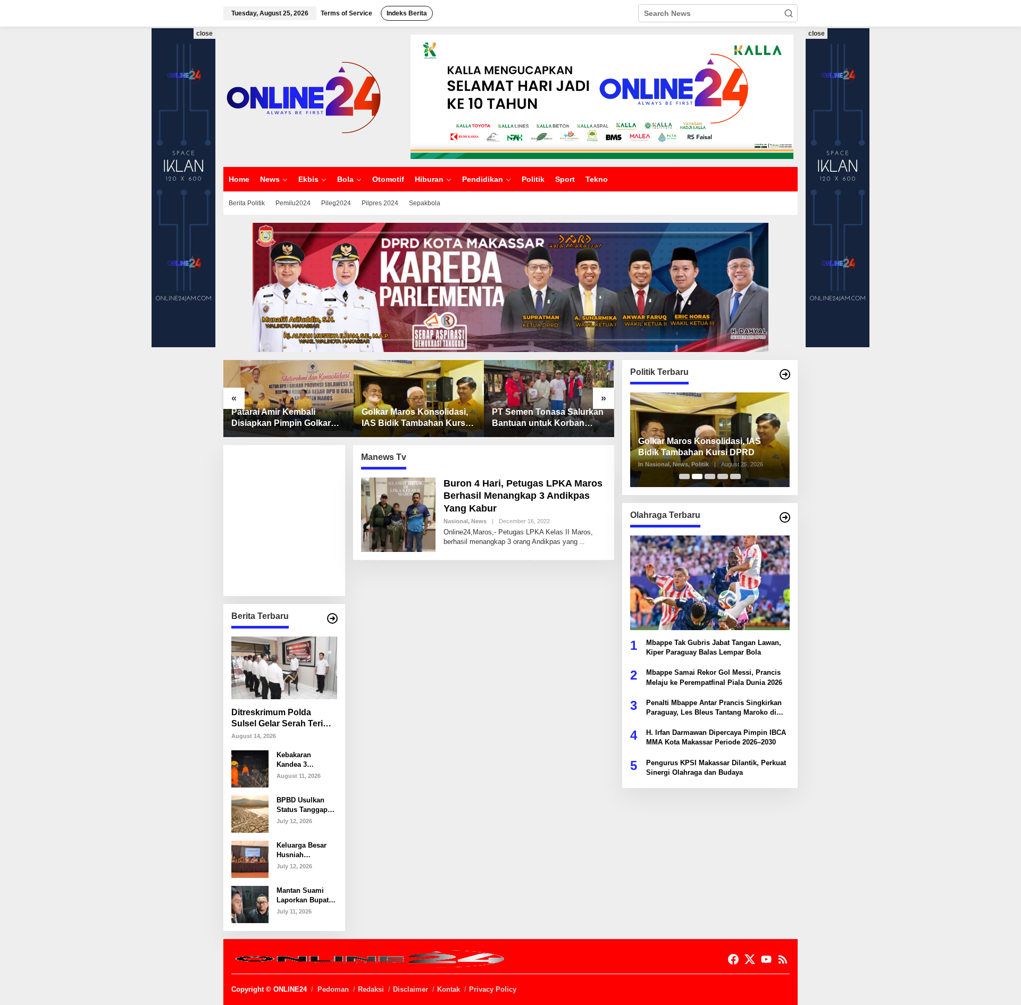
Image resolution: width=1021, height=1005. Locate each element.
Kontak (448, 989)
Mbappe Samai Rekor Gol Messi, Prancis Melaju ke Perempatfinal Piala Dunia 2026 (714, 677)
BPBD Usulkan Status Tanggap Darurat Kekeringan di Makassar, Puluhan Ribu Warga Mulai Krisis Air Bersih (304, 805)
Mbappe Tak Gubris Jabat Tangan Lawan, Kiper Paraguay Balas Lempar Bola (713, 647)
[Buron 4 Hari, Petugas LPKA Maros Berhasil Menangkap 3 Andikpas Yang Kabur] (582, 542)
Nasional (455, 521)
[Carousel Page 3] (710, 476)
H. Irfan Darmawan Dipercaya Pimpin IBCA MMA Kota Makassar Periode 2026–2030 (716, 737)
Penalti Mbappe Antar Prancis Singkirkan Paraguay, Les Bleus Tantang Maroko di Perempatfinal (714, 708)
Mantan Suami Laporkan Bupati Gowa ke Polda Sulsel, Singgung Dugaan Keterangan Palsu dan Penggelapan (305, 895)
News (479, 521)
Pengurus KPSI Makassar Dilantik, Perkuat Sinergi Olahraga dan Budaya (716, 767)
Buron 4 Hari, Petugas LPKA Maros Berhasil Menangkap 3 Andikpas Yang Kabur (522, 496)
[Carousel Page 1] (684, 476)
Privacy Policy (492, 989)
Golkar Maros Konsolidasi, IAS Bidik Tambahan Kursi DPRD (415, 418)
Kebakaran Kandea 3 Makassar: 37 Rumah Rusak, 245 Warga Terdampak (300, 760)
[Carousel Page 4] (722, 476)
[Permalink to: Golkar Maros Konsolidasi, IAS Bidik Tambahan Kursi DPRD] (419, 398)
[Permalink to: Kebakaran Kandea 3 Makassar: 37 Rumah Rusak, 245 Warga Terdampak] (250, 768)
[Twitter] (750, 959)
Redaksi (371, 989)
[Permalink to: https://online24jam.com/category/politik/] (785, 374)
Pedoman (333, 989)
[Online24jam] (303, 96)
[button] (789, 13)
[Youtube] (766, 959)
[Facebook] (733, 959)
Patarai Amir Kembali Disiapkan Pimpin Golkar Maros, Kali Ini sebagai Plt (282, 418)
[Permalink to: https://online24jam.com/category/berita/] (332, 618)
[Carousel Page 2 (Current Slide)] (697, 476)
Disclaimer (410, 989)
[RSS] (783, 959)
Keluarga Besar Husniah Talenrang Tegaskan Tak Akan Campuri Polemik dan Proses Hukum (302, 850)
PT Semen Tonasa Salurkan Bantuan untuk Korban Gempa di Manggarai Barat (548, 418)
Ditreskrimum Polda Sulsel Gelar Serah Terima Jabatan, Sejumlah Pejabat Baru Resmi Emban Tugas (283, 719)
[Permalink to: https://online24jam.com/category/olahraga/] (785, 517)
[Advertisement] (311, 519)
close (204, 33)
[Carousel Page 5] (735, 476)
